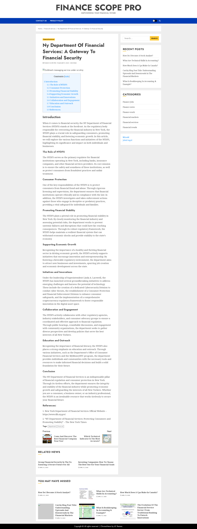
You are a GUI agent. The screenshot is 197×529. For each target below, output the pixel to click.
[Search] (159, 21)
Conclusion (54, 106)
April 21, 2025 (102, 496)
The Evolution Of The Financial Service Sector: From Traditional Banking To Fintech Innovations (147, 511)
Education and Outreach (60, 103)
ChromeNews (106, 526)
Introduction (51, 81)
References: (54, 109)
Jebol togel (127, 140)
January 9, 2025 (64, 63)
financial (60, 426)
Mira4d (126, 137)
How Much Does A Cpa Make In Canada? (140, 65)
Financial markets (131, 117)
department (52, 426)
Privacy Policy (56, 21)
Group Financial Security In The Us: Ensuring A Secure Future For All (55, 463)
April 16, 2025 (44, 467)
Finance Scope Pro (98, 7)
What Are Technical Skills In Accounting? (141, 60)
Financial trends (130, 127)
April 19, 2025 (126, 495)
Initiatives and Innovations (61, 97)
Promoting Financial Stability (62, 91)
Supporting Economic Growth (62, 94)
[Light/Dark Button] (155, 21)
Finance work (129, 112)
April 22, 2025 (44, 495)
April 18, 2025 (102, 515)
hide (67, 76)
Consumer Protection (58, 88)
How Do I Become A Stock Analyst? (138, 55)
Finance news (129, 107)
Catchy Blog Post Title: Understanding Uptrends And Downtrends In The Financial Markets (139, 73)
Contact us (41, 21)
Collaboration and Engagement (63, 100)
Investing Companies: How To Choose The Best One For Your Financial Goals (96, 463)
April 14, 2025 (84, 467)
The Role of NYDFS (57, 84)
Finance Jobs (128, 102)
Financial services (48, 39)
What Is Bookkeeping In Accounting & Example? (106, 510)
